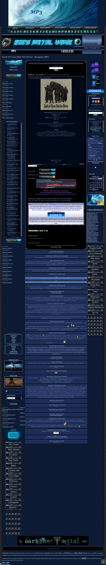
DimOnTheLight (14, 353)
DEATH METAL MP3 (12, 145)
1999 (51, 555)
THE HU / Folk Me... (92, 237)
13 (90, 185)
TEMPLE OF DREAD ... (93, 234)
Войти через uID (95, 98)
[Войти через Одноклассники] (98, 101)
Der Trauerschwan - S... (7, 114)
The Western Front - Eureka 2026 (57, 291)
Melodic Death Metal (20, 553)
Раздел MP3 (13, 67)
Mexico (29, 553)
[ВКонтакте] (39, 231)
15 (93, 185)
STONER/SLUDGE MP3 (13, 215)
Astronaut (64, 164)
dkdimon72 (97, 130)
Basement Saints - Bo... (7, 263)
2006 (59, 555)
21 (91, 187)
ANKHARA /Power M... (93, 222)
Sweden (95, 553)
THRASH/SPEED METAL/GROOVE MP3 (12, 223)
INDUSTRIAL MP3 (11, 182)
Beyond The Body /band (7, 422)
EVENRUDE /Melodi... (92, 216)
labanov (13, 339)
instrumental (48, 555)
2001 (90, 558)
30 (95, 189)
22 (93, 187)
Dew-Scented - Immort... (8, 98)
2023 (22, 560)
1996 (103, 555)
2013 (56, 558)
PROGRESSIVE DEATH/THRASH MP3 (12, 208)
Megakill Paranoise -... (7, 271)
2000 (88, 553)
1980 (13, 558)
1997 (2, 555)
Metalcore (31, 555)
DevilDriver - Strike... (7, 259)
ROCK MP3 (9, 213)
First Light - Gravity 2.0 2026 (56, 296)
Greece (16, 558)
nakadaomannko (98, 127)
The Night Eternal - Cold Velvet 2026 (57, 268)
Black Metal (39, 553)
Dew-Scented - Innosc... (7, 95)
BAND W (22, 407)
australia (3, 560)
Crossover (86, 555)
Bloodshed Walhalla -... (7, 267)
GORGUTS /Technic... (92, 228)
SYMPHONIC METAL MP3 (13, 219)
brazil (36, 553)
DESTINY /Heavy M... (92, 226)
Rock (39, 555)
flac (19, 560)
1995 (18, 558)
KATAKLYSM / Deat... (93, 229)
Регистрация (92, 47)
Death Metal (47, 553)
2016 (74, 558)
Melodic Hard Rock (95, 558)
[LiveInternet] (47, 231)
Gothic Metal (93, 555)
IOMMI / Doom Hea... (92, 238)
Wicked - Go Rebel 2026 (57, 357)
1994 (10, 558)
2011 (25, 558)
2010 (96, 555)
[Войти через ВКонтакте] (93, 101)
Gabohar (92, 127)
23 (95, 187)
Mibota (13, 349)
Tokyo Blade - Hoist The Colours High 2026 (56, 430)
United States (4, 558)
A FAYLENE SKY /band (8, 415)
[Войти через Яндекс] (96, 101)
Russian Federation (78, 558)
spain (89, 555)
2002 (32, 558)
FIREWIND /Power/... (92, 213)
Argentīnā (26, 553)
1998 (98, 553)
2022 (13, 560)
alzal (13, 342)
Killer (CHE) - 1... (91, 231)
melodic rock (35, 555)
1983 (28, 555)
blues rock (72, 553)
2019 (70, 555)
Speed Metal (56, 555)
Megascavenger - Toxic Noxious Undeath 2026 (57, 371)
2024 (18, 560)
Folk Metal (50, 558)
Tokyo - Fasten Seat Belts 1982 (56, 251)
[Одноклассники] (42, 231)
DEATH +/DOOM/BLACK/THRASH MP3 (13, 150)
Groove (71, 558)
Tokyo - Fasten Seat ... (7, 102)
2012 (30, 558)
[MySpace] (45, 231)
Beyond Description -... (7, 278)
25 (99, 187)
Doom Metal (73, 555)
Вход (98, 47)
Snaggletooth (13, 336)
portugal (81, 555)
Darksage (13, 340)
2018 (98, 555)
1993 (79, 555)
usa (5, 555)
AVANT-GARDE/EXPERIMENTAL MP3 (13, 133)
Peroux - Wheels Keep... (8, 117)
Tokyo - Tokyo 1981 (6, 106)
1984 (41, 555)
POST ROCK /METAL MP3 (13, 192)
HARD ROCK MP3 (11, 168)
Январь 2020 (95, 176)
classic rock (7, 560)
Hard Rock (67, 553)
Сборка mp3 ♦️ (91, 223)
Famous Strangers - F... (7, 110)
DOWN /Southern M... (92, 221)
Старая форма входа (95, 104)
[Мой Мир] (44, 231)
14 (91, 185)
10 (97, 183)
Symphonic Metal (43, 558)
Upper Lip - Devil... (7, 248)
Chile (58, 558)
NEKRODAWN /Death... (93, 225)
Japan (63, 553)
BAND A (22, 413)
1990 (68, 555)
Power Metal (59, 553)
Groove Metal (23, 555)
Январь (41, 74)
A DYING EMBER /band (8, 418)
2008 (7, 555)
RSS (99, 43)
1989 (8, 558)
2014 (60, 558)
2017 (10, 560)
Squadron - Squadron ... (7, 252)
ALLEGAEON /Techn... (93, 235)
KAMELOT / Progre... (92, 215)
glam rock (91, 553)
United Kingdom (12, 553)
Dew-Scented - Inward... (8, 87)
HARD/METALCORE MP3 (13, 170)
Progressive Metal (36, 558)
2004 (53, 555)
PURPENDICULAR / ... (93, 241)
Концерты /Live (13, 360)
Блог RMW (13, 429)
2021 (15, 560)
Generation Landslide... (7, 256)
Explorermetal (13, 351)
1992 (77, 555)
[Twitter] (40, 231)
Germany (85, 553)
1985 (43, 555)
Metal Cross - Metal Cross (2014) (57, 400)
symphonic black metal (17, 555)
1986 (62, 558)
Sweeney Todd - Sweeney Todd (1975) (57, 405)
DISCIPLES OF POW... (93, 219)
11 (99, 183)
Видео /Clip (13, 376)
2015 (64, 558)
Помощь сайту (95, 93)
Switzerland (101, 553)
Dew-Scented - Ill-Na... (7, 91)
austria (23, 558)
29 (44, 74)
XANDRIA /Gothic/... (92, 240)
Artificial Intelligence (12, 232)
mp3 (84, 557)
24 (97, 187)
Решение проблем (92, 218)
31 (97, 189)
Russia (43, 553)
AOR (100, 558)
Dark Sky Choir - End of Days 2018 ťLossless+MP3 (57, 256)
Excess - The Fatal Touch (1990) (57, 366)
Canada (65, 555)
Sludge (53, 558)
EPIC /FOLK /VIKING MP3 (13, 160)
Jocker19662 (93, 129)
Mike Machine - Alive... (7, 83)
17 (97, 185)
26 (101, 187)
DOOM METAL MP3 (11, 154)
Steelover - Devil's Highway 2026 (57, 260)
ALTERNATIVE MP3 (12, 124)
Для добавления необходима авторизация (95, 162)
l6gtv (93, 130)
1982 (26, 555)
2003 (45, 555)
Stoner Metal (67, 558)
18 (99, 185)
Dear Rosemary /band (7, 426)
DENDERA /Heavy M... (93, 232)
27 (90, 189)
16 (95, 185)
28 (91, 189)
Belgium (9, 555)
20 (90, 187)
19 (101, 185)
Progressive (33, 553)
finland (88, 558)
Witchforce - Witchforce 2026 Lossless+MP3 (57, 436)
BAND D (22, 424)
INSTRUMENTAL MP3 (12, 184)
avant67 (13, 337)
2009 (84, 555)
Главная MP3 (31, 74)
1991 (11, 558)
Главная (86, 47)
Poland (101, 555)
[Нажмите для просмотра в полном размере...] (56, 109)
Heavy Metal (78, 553)
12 (101, 183)
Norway (52, 553)
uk (47, 558)
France (28, 558)
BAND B (22, 420)
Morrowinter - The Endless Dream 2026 (56, 385)
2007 (12, 555)
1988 (63, 555)
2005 (55, 553)
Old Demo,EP (10, 228)
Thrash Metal (5, 553)
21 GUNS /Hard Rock (56, 293)
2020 (37, 74)
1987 (61, 555)
